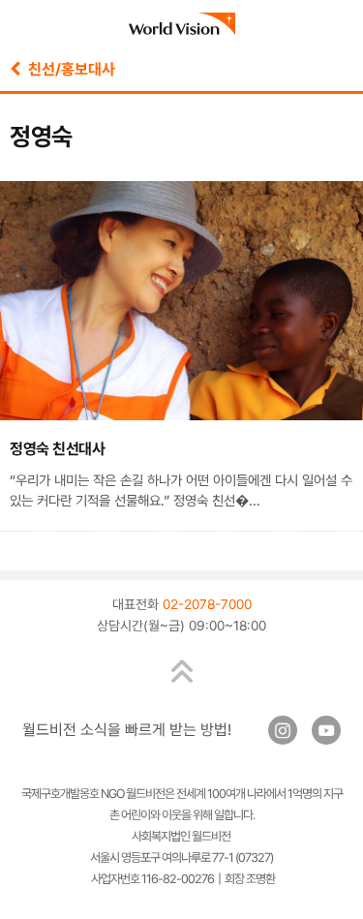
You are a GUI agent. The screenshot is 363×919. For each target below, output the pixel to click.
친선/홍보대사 (67, 69)
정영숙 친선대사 (57, 449)
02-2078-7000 (207, 604)
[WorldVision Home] (182, 24)
